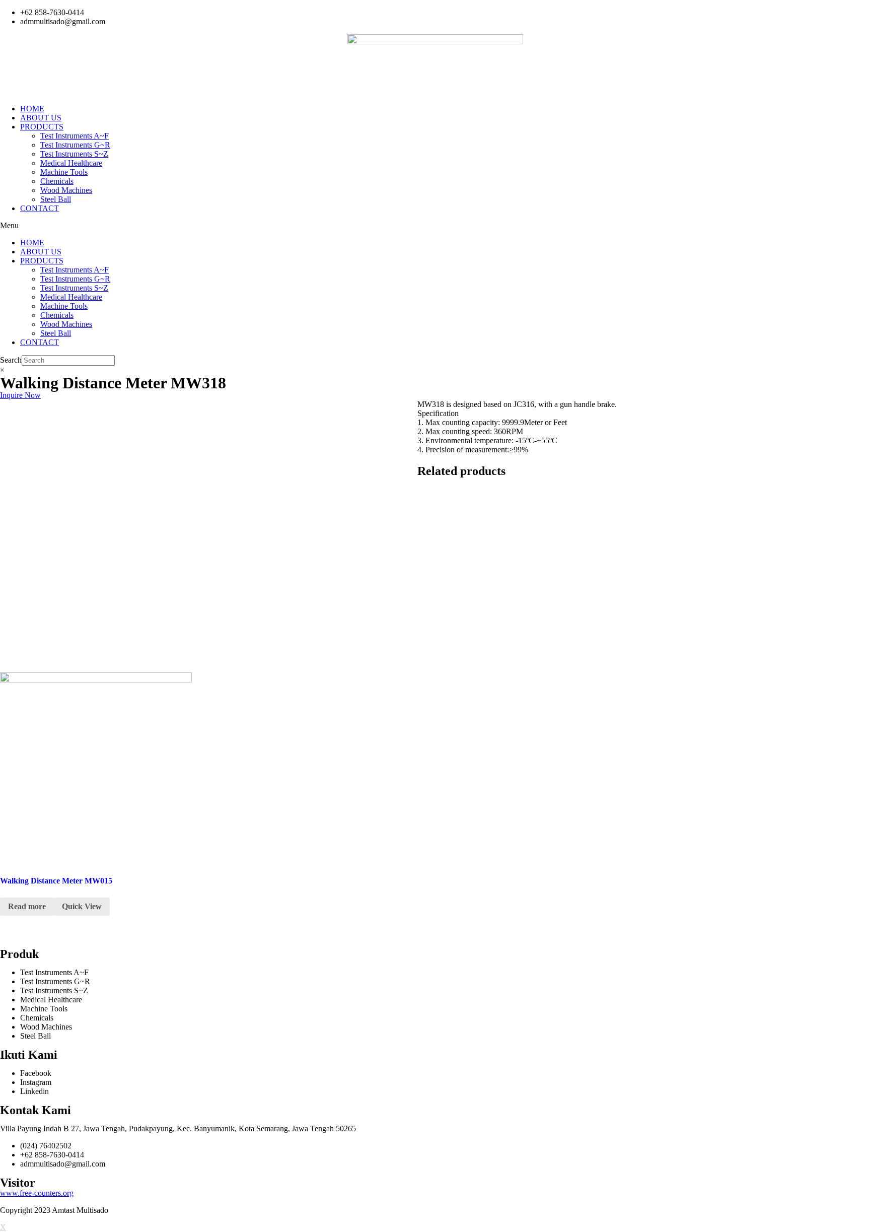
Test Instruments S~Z (74, 154)
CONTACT (39, 208)
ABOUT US (40, 117)
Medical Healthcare (71, 163)
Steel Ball (55, 199)
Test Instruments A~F (74, 135)
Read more (27, 906)
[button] (435, 225)
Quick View (82, 906)
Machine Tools (64, 172)
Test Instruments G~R (75, 145)
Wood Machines (66, 190)
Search (11, 360)
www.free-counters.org (37, 1193)
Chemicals (57, 181)
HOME (32, 108)
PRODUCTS (41, 126)
